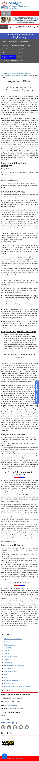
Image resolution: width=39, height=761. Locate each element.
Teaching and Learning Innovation (12, 60)
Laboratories (6, 53)
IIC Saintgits (7, 668)
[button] (6, 13)
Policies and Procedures (11, 680)
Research (19, 57)
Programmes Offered (8, 57)
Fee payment (8, 662)
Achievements (13, 41)
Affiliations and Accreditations (13, 639)
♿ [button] (4, 756)
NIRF (5, 674)
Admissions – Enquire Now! (37, 392)
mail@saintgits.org (11, 705)
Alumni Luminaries (10, 642)
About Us (5, 41)
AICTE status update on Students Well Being (17, 686)
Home (3, 73)
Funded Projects (7, 49)
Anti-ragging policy (10, 645)
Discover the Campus (10, 657)
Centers (6, 654)
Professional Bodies (17, 53)
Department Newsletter (18, 45)
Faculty (29, 45)
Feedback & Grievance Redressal (14, 665)
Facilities (6, 660)
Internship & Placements (21, 49)
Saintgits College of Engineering (16, 73)
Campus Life (8, 648)
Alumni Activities (25, 41)
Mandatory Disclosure (10, 671)
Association (5, 45)
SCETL (6, 677)
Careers (6, 651)
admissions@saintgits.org (9, 723)
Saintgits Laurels (9, 683)
